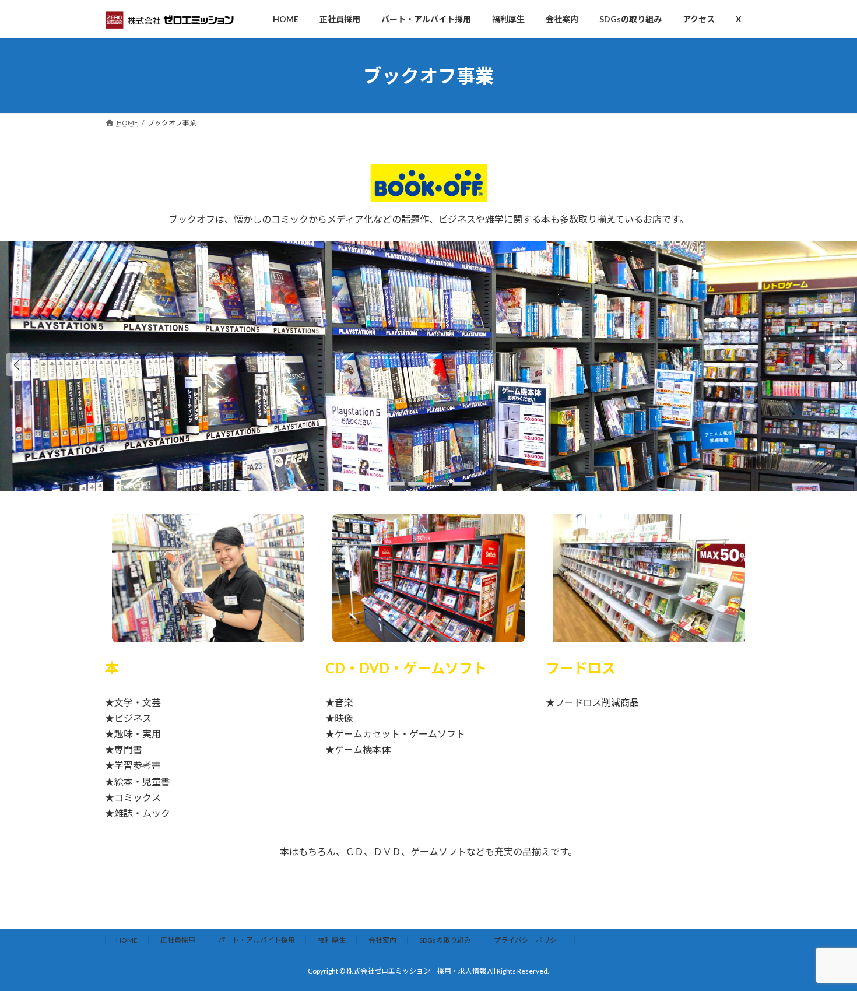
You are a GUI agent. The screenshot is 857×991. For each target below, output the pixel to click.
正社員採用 (177, 940)
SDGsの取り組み (445, 940)
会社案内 (382, 940)
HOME (127, 940)
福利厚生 (332, 940)
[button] (840, 364)
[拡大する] (289, 529)
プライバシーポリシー (529, 940)
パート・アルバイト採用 (256, 940)
